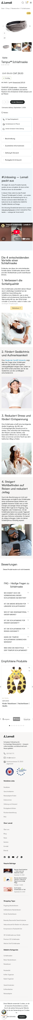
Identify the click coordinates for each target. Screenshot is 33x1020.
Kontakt (6, 846)
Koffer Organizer (9, 974)
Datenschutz (8, 800)
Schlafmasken (25, 8)
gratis (17, 82)
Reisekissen (7, 964)
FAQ (5, 817)
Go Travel (5, 698)
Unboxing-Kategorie (8, 210)
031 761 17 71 (10, 753)
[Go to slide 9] (23, 725)
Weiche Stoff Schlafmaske (12, 943)
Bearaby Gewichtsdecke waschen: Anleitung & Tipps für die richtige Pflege (20, 880)
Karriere (6, 842)
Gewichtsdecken (9, 985)
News (5, 838)
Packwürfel (7, 970)
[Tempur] (27, 719)
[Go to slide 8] (21, 725)
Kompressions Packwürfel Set (13, 929)
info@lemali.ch (10, 758)
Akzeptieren (22, 1016)
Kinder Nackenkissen (10, 914)
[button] (3, 26)
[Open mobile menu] (31, 2)
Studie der (15, 360)
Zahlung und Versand (10, 804)
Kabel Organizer (9, 979)
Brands (6, 850)
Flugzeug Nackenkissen (11, 905)
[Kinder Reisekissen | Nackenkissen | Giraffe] (16, 680)
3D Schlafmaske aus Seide (12, 935)
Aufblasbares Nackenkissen (12, 910)
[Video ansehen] (5, 33)
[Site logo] (6, 2)
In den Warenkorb (17, 102)
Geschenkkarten (9, 791)
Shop (8, 8)
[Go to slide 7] (20, 725)
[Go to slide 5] (16, 725)
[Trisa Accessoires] (16, 719)
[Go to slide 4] (14, 725)
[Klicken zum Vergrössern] (5, 38)
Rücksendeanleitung (10, 812)
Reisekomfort (15, 8)
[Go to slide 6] (18, 725)
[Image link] (9, 736)
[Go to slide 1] (9, 725)
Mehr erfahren (11, 1016)
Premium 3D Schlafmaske (11, 939)
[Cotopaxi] (6, 719)
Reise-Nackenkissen (10, 960)
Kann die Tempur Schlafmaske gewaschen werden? (15, 639)
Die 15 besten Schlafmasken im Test (20, 888)
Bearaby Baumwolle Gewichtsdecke (15, 920)
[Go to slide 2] (11, 725)
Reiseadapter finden (10, 796)
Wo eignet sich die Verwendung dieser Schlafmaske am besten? (15, 595)
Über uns (6, 829)
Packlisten (7, 787)
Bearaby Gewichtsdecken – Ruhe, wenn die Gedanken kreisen (20, 871)
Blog (5, 834)
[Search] (23, 2)
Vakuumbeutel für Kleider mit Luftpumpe (16, 924)
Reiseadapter (8, 993)
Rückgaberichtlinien (10, 808)
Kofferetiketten (8, 989)
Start (2, 8)
